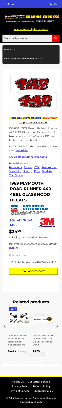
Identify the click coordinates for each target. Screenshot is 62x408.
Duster (28, 167)
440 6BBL (22, 150)
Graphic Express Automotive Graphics (35, 398)
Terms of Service (19, 390)
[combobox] (31, 38)
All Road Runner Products (30, 156)
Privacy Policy (20, 386)
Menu (10, 4)
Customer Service (39, 381)
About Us (18, 381)
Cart (57, 4)
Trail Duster (16, 175)
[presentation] (4, 326)
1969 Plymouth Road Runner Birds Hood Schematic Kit (17, 340)
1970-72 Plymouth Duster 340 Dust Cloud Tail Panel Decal (43, 340)
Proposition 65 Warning (33, 122)
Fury (37, 171)
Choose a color (18, 255)
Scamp (27, 171)
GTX (37, 167)
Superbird (15, 171)
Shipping (14, 237)
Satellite (47, 171)
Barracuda (15, 167)
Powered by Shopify (31, 402)
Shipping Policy (43, 390)
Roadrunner (49, 167)
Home (7, 49)
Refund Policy (41, 386)
